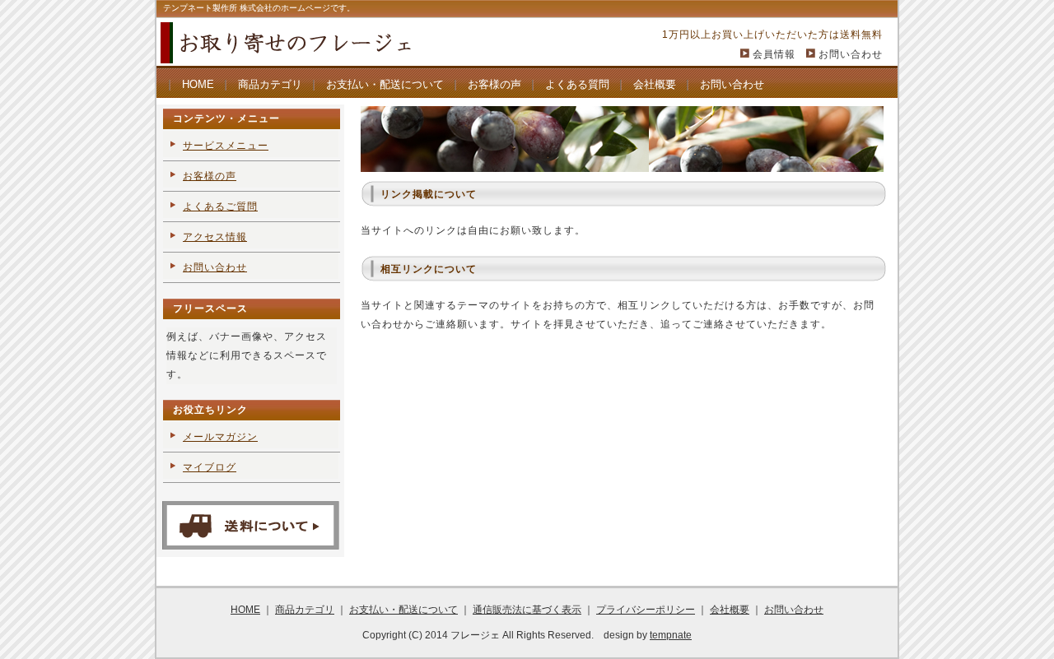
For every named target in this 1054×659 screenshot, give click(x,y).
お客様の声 (494, 84)
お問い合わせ (850, 54)
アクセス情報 (215, 237)
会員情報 (774, 54)
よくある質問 (577, 84)
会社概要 (654, 84)
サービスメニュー (225, 145)
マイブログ (209, 467)
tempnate (671, 635)
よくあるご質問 (220, 206)
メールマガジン (220, 437)
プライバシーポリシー (645, 609)
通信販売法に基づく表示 (527, 609)
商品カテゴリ (270, 84)
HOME (198, 84)
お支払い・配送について (385, 84)
